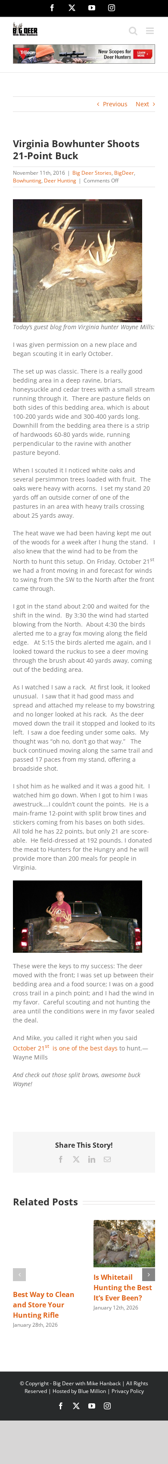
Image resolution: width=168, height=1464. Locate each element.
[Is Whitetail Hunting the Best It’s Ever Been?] (124, 1224)
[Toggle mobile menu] (150, 30)
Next (142, 104)
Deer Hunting (60, 180)
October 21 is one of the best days (65, 1048)
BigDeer (124, 172)
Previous (115, 104)
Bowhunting (27, 180)
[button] (19, 1274)
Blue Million (92, 1391)
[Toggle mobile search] (133, 30)
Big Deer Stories (92, 172)
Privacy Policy (128, 1391)
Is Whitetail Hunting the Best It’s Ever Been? (122, 1288)
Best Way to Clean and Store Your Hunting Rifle (44, 1305)
